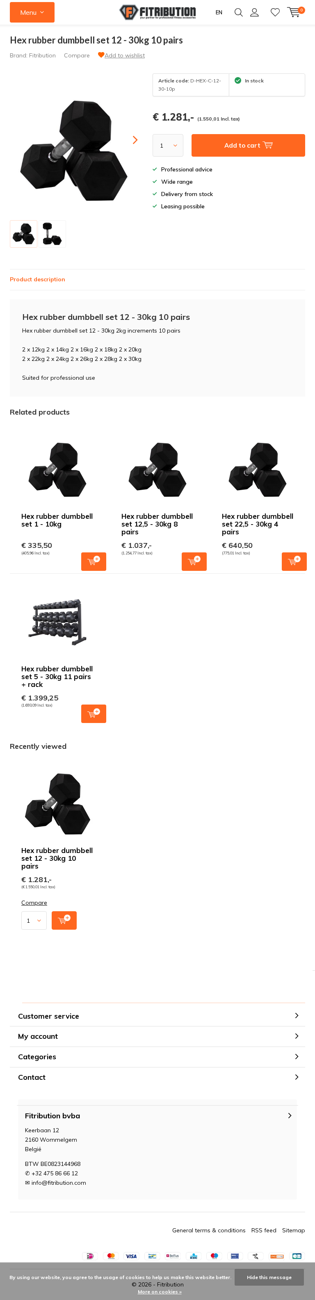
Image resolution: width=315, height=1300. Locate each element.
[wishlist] (275, 12)
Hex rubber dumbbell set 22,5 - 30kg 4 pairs (257, 524)
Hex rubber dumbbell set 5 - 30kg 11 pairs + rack (57, 676)
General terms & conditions (209, 1230)
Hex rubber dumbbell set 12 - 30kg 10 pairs (57, 858)
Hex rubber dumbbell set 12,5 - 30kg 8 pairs (157, 524)
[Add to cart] (64, 920)
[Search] (239, 12)
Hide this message (269, 1277)
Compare (77, 55)
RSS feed (263, 1230)
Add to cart (93, 561)
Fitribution (42, 55)
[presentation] (128, 140)
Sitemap (293, 1230)
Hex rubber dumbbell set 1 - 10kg (57, 520)
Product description (37, 279)
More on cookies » (160, 1292)
